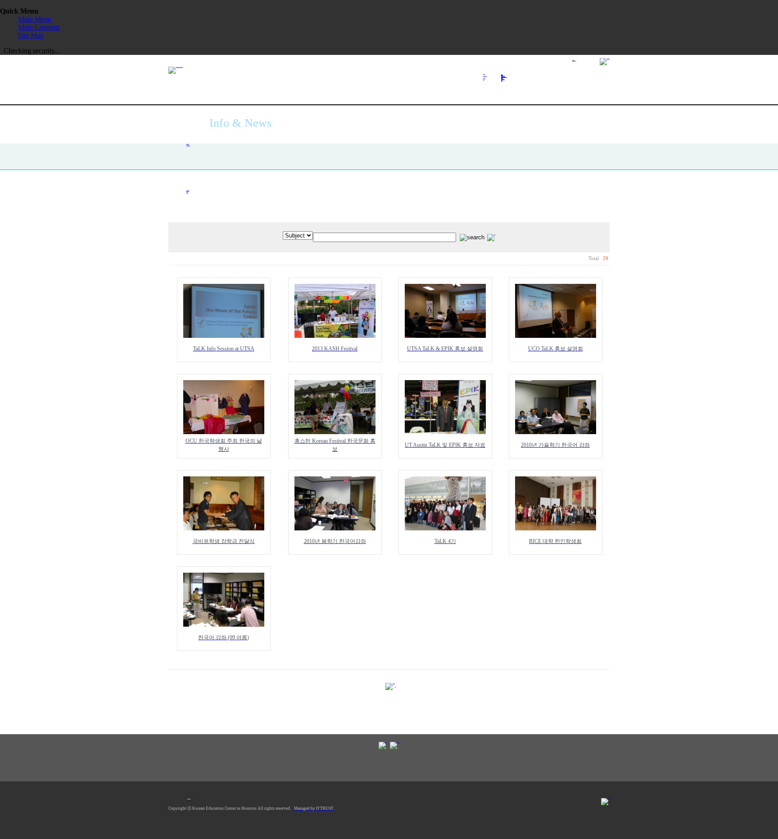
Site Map (31, 35)
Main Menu (34, 19)
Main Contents (39, 27)
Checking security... (31, 50)
